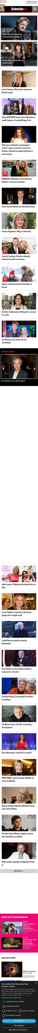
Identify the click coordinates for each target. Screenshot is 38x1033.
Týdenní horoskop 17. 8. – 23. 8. (29, 972)
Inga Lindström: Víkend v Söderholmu (29, 925)
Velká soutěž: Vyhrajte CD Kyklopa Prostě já (18, 863)
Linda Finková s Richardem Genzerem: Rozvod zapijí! (17, 91)
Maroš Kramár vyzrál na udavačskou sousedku (12, 35)
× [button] (36, 983)
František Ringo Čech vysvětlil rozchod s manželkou (17, 698)
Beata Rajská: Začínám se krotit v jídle (13, 61)
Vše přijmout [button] (19, 1021)
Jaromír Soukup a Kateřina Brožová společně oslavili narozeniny (16, 258)
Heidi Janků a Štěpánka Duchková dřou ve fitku (19, 586)
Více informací (26, 995)
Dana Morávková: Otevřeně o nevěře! (17, 753)
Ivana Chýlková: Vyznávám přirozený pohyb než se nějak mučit (16, 613)
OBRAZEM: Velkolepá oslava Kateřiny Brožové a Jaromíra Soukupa (16, 180)
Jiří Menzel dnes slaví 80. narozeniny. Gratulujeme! (17, 726)
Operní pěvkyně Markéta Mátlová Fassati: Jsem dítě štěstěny (18, 807)
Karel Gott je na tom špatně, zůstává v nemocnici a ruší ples (17, 670)
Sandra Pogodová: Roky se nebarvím (16, 231)
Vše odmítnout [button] (19, 1025)
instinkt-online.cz (29, 976)
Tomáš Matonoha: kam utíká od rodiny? (13, 381)
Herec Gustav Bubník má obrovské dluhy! (18, 207)
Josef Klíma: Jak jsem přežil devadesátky (29, 941)
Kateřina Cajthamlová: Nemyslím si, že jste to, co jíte (19, 313)
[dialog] (19, 1007)
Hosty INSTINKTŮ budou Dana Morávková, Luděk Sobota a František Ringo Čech (18, 118)
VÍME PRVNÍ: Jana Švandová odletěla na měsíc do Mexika (18, 779)
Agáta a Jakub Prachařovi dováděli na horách (17, 285)
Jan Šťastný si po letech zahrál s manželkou (14, 341)
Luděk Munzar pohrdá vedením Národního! (14, 642)
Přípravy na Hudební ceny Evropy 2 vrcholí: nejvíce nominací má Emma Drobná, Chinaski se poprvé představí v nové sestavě (17, 149)
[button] (19, 998)
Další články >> (19, 871)
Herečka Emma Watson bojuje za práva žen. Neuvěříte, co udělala (17, 835)
